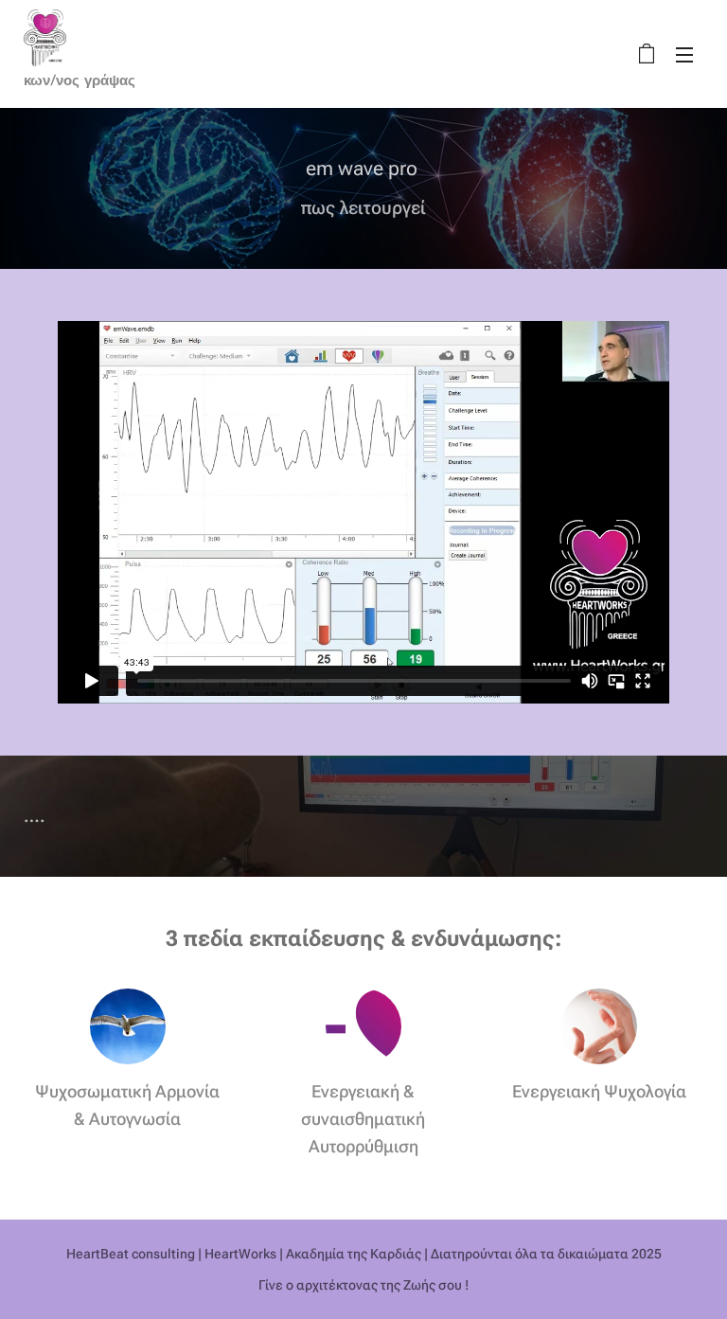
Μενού (684, 54)
